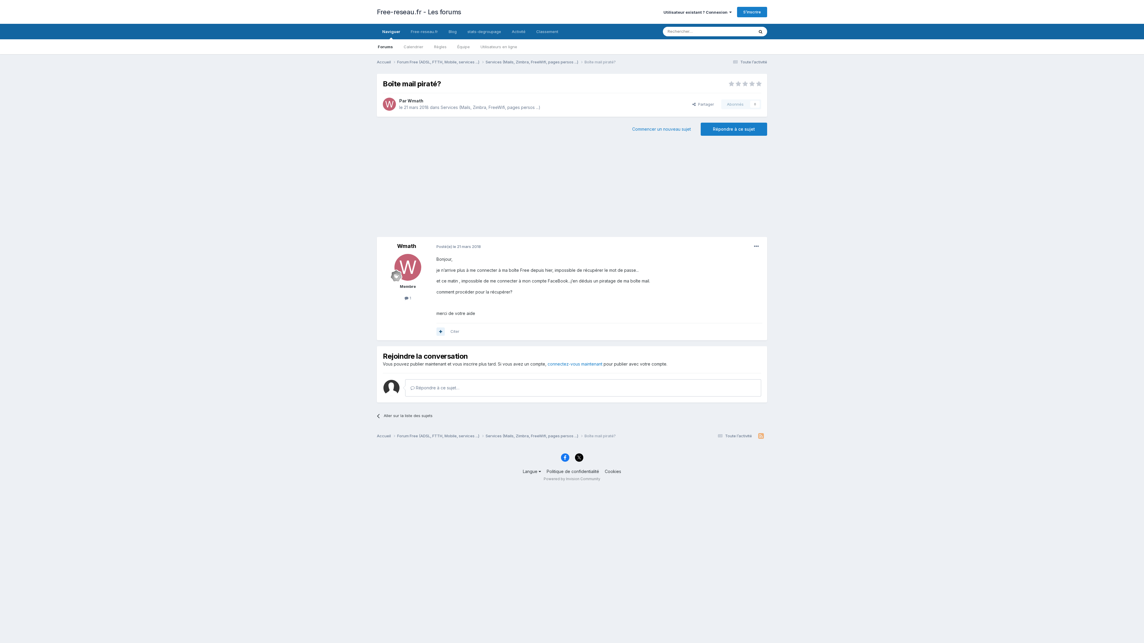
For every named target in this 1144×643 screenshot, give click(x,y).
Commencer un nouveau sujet (661, 129)
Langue (531, 471)
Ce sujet (738, 31)
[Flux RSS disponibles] (761, 436)
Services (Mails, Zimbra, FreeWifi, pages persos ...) (490, 107)
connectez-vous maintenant (575, 363)
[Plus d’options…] (756, 246)
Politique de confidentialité (573, 471)
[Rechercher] (760, 31)
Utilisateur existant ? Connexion (696, 12)
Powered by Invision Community (572, 479)
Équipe (463, 46)
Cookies (613, 471)
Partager (705, 104)
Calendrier (413, 46)
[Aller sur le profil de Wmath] (389, 104)
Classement (547, 31)
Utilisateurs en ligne (499, 46)
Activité (519, 31)
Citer (454, 331)
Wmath (415, 100)
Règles (440, 46)
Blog (453, 31)
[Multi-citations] (440, 331)
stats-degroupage (484, 31)
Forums (385, 46)
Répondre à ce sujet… (437, 387)
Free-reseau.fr (424, 31)
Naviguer (391, 31)
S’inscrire (752, 12)
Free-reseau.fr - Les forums (419, 12)
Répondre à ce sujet (734, 129)
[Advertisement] (572, 189)
